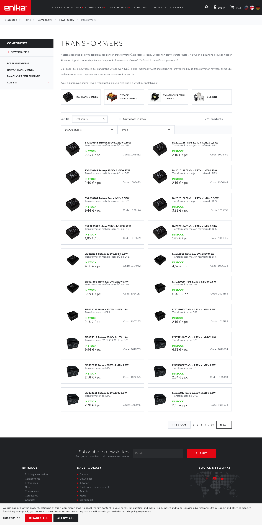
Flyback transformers (20, 70)
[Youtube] (215, 479)
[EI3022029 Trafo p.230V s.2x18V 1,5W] (162, 288)
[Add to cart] (139, 149)
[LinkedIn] (222, 479)
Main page (11, 19)
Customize (11, 518)
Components (117, 7)
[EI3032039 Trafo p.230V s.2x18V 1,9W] (74, 371)
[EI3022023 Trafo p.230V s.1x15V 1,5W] (162, 316)
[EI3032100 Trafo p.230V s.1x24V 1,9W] (162, 344)
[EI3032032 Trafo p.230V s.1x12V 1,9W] (162, 371)
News (28, 487)
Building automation (36, 474)
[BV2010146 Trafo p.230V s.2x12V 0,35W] (74, 149)
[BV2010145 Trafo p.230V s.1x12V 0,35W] (162, 149)
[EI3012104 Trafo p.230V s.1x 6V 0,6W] (74, 260)
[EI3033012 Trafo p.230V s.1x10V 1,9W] (74, 344)
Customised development (94, 487)
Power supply (66, 19)
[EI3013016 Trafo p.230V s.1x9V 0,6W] (162, 260)
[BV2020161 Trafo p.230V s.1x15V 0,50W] (74, 232)
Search (84, 491)
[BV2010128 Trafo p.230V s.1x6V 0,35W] (162, 177)
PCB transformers (18, 63)
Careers (177, 7)
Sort (63, 119)
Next (224, 424)
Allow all (66, 518)
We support (86, 499)
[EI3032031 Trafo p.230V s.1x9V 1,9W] (74, 399)
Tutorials (84, 483)
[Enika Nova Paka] (15, 7)
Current (12, 82)
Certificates (31, 495)
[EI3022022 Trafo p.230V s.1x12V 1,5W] (74, 316)
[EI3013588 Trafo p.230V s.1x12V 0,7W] (74, 288)
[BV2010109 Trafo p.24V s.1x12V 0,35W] (74, 204)
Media (83, 495)
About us (139, 7)
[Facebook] (207, 479)
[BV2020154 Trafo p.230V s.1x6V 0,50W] (162, 232)
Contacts (159, 7)
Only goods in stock (134, 119)
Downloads (86, 478)
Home (27, 19)
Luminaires (94, 7)
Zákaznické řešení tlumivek (23, 76)
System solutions (66, 7)
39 (212, 424)
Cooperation (32, 491)
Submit (201, 453)
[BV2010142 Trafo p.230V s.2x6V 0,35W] (74, 177)
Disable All (38, 518)
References (31, 483)
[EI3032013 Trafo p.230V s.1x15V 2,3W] (162, 399)
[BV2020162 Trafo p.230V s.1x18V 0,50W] (162, 204)
